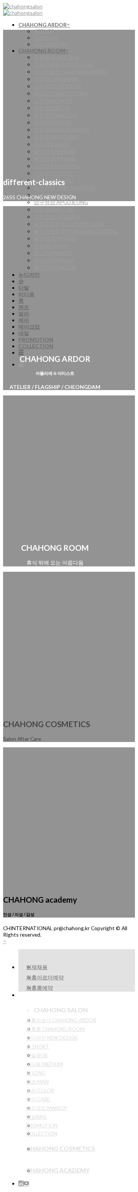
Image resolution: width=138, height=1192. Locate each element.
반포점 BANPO (51, 144)
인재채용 (37, 967)
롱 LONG (36, 1073)
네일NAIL (36, 1117)
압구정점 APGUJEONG (61, 202)
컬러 (23, 313)
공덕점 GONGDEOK (58, 86)
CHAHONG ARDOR (42, 24)
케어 (23, 320)
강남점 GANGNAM (56, 79)
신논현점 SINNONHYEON (64, 187)
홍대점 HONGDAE (55, 267)
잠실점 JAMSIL (51, 245)
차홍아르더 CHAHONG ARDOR (61, 1020)
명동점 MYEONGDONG (62, 129)
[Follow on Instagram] (21, 1183)
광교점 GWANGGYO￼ (60, 93)
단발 (23, 287)
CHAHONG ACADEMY (58, 1170)
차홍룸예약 (39, 987)
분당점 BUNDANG (55, 158)
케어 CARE (38, 1099)
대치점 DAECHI (52, 108)
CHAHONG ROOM (41, 50)
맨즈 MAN (37, 1082)
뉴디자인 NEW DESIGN (51, 1038)
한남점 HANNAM (54, 260)
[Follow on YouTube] (26, 1183)
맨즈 (23, 307)
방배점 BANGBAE (55, 151)
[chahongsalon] (23, 9)
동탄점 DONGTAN (55, 115)
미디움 (26, 294)
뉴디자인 (29, 274)
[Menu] (21, 352)
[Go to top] (5, 941)
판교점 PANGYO (53, 253)
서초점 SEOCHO (53, 173)
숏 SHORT (37, 1047)
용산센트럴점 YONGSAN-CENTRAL (76, 231)
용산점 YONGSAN (55, 238)
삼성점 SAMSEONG (57, 166)
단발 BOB (37, 1055)
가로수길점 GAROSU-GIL (64, 64)
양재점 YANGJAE (54, 209)
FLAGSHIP (46, 37)
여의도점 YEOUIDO (57, 216)
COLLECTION (35, 346)
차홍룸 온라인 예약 (56, 57)
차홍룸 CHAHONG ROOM (55, 1029)
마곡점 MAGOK (52, 122)
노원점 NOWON (53, 100)
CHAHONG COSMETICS (60, 1148)
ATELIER (44, 31)
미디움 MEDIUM (44, 1064)
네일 (23, 333)
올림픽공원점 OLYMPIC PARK (69, 224)
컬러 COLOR (40, 1090)
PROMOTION (35, 339)
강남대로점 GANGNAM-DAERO (71, 71)
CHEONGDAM (51, 44)
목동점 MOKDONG (56, 137)
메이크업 (29, 326)
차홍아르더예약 (45, 977)
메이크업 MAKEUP (46, 1108)
